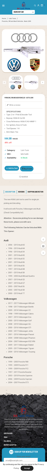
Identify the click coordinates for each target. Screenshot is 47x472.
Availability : (12, 158)
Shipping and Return (36, 192)
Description (10, 192)
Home (4, 18)
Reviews (21, 192)
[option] (16, 82)
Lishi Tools (12, 18)
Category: (11, 150)
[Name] (40, 460)
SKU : (9, 154)
